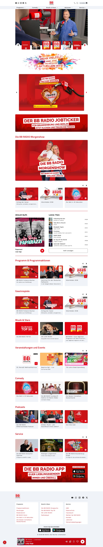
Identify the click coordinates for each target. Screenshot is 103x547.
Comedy (35, 7)
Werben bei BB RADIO (73, 515)
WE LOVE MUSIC (46, 513)
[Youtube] (16, 3)
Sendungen (20, 510)
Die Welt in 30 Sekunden (25, 517)
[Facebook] (23, 3)
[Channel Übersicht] (70, 541)
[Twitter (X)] (25, 3)
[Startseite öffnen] (51, 3)
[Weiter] (86, 92)
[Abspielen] (82, 541)
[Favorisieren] (74, 541)
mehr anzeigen (68, 250)
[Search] (77, 3)
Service (81, 7)
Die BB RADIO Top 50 (48, 510)
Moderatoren (21, 513)
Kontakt (68, 517)
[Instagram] (21, 3)
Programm (20, 7)
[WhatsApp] (18, 3)
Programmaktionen (23, 508)
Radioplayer (45, 515)
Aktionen (68, 7)
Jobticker (69, 520)
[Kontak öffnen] (75, 3)
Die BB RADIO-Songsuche (49, 508)
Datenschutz (70, 510)
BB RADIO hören (22, 515)
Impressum (69, 513)
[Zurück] (16, 92)
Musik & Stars (51, 7)
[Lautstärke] (66, 541)
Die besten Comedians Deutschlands (24, 520)
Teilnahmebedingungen (73, 522)
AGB (67, 508)
